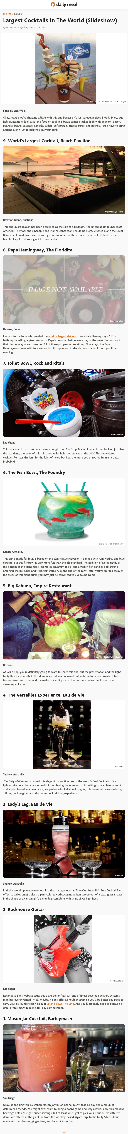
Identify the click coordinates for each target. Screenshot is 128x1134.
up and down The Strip (60, 1004)
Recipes (7, 14)
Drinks (18, 14)
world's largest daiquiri (62, 336)
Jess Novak (11, 27)
